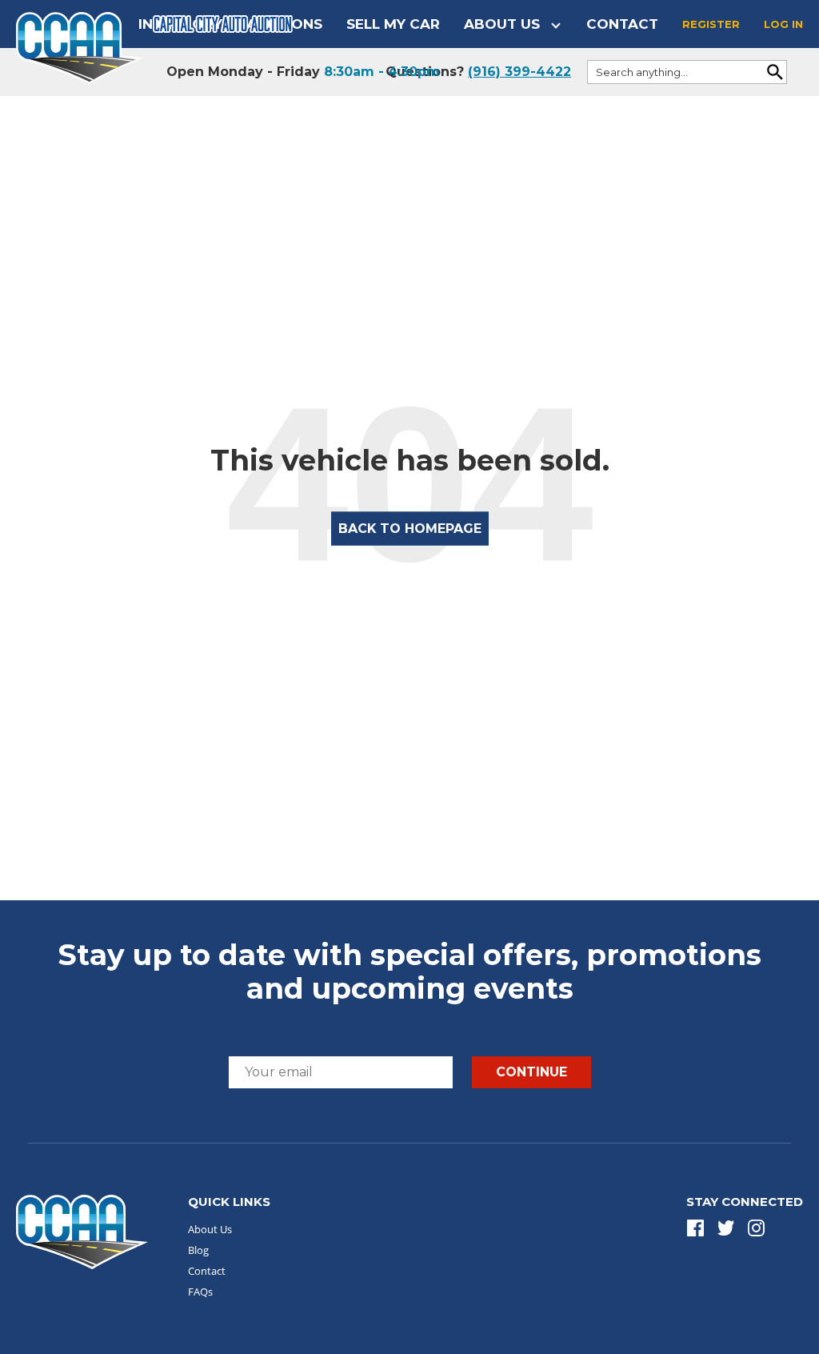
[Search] (775, 72)
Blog (198, 1250)
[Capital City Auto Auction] (79, 46)
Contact (622, 24)
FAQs (200, 1291)
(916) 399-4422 (519, 71)
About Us (502, 24)
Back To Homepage (409, 527)
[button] (695, 1228)
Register (711, 24)
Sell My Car (393, 24)
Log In (783, 24)
